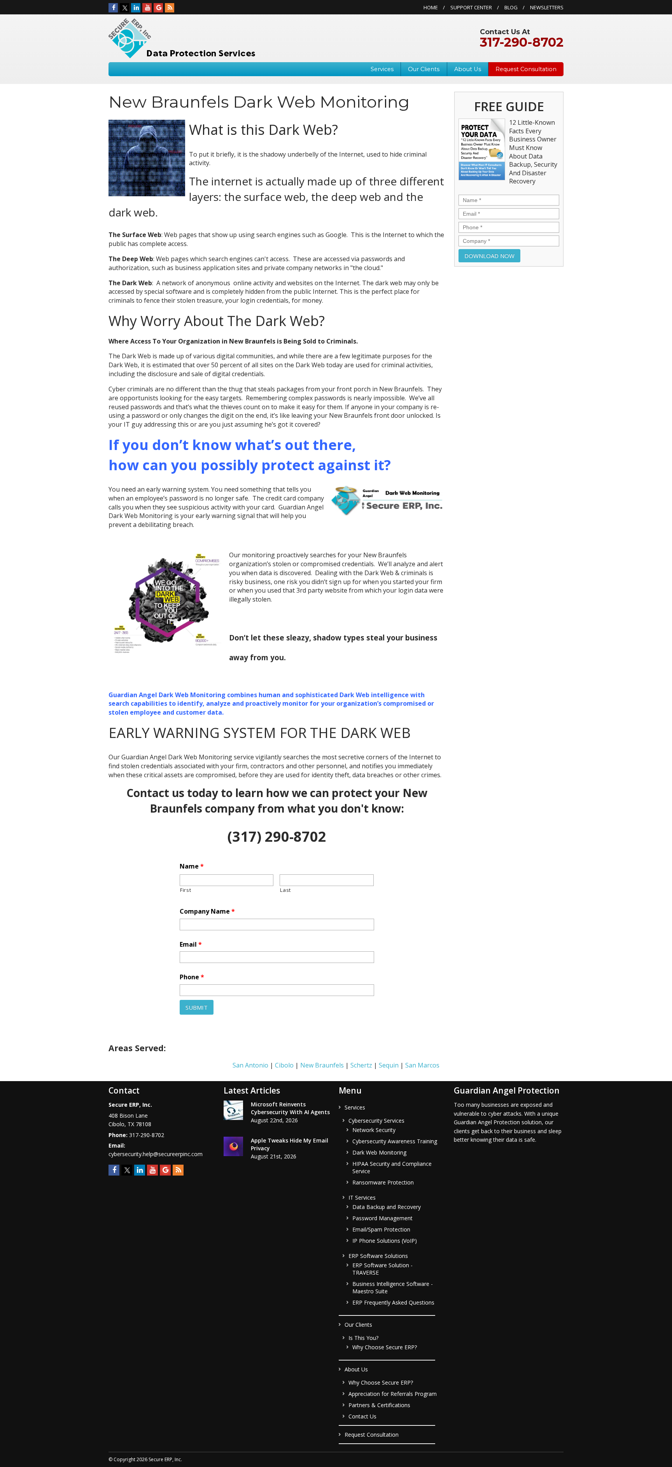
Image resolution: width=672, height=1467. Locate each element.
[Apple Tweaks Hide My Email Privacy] (233, 1147)
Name (192, 866)
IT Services (362, 1197)
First (185, 889)
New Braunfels (322, 1065)
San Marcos (422, 1065)
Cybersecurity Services (376, 1120)
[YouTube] (147, 7)
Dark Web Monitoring (379, 1152)
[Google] (158, 7)
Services (382, 69)
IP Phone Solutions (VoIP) (384, 1240)
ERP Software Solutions (378, 1255)
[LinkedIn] (135, 7)
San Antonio (250, 1065)
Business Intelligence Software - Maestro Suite (392, 1287)
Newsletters (547, 7)
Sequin (389, 1065)
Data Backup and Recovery (386, 1207)
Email (191, 944)
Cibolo (284, 1065)
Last (285, 889)
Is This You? (363, 1337)
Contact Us (362, 1416)
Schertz (361, 1065)
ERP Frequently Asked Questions (393, 1302)
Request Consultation (525, 69)
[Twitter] (124, 7)
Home (431, 7)
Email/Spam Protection (381, 1229)
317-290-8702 (522, 42)
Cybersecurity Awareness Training (394, 1141)
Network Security (374, 1130)
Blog (511, 7)
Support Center (471, 7)
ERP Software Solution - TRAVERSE (382, 1268)
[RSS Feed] (169, 7)
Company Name (207, 911)
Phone (192, 977)
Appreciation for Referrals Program (392, 1393)
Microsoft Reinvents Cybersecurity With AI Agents (290, 1108)
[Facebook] (113, 7)
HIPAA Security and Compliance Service (392, 1167)
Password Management (382, 1218)
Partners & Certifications (379, 1405)
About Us (467, 69)
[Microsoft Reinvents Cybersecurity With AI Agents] (233, 1111)
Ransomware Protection (383, 1182)
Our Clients (423, 69)
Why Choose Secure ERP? (384, 1347)
